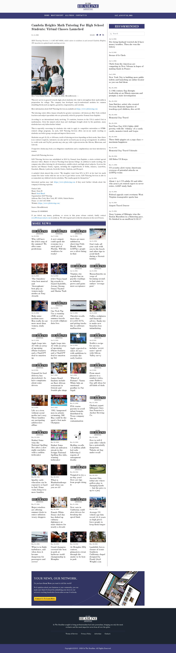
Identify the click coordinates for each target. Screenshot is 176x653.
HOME (46, 15)
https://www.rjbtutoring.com (87, 109)
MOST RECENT (57, 15)
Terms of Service (72, 634)
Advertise (97, 634)
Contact (107, 634)
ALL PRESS (69, 15)
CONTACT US (81, 15)
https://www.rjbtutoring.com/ (49, 203)
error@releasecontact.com (41, 218)
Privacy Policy (86, 634)
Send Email (41, 193)
